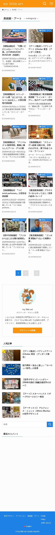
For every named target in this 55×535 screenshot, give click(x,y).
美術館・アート (33, 516)
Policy (43, 519)
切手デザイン (9, 516)
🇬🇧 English (27, 526)
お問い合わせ (46, 523)
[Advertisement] (27, 480)
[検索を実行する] (50, 424)
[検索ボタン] (44, 3)
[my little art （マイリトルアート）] (20, 3)
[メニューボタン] (51, 3)
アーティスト (21, 516)
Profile (43, 516)
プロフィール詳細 (27, 330)
